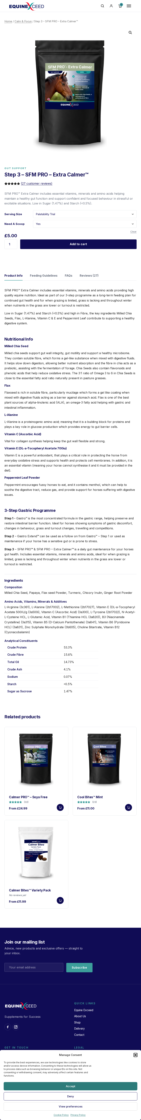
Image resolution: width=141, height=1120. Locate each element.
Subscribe (79, 967)
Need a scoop (14, 224)
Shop (77, 1022)
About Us (80, 1016)
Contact (79, 1035)
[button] (135, 1055)
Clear (133, 231)
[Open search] (102, 6)
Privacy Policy (78, 1115)
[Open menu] (129, 6)
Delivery (79, 1028)
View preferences (70, 1106)
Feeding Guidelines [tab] (43, 275)
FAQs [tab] (68, 275)
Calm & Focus (23, 21)
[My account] (111, 6)
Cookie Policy (61, 1115)
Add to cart (78, 244)
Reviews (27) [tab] (89, 275)
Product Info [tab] (13, 275)
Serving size (13, 214)
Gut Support (15, 168)
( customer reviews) (36, 183)
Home (8, 21)
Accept (70, 1086)
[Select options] (60, 807)
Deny (70, 1096)
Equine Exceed (83, 1010)
